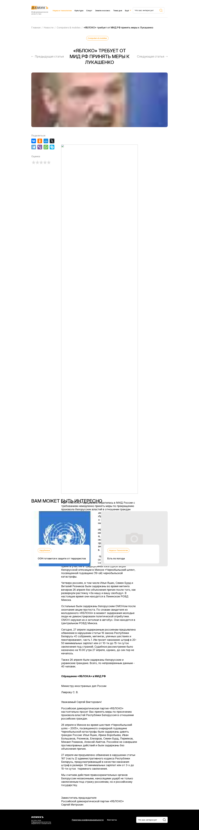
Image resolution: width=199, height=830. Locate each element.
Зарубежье (44, 550)
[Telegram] (33, 147)
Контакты (112, 820)
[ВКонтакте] (33, 141)
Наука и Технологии (118, 550)
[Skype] (52, 147)
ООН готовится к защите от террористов (62, 558)
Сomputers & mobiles (97, 38)
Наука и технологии (62, 10)
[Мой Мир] (46, 141)
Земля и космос (102, 10)
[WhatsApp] (46, 147)
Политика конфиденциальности (88, 820)
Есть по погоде (116, 558)
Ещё (127, 10)
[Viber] (39, 147)
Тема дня (117, 10)
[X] (52, 141)
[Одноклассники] (39, 141)
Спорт (89, 10)
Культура (79, 10)
